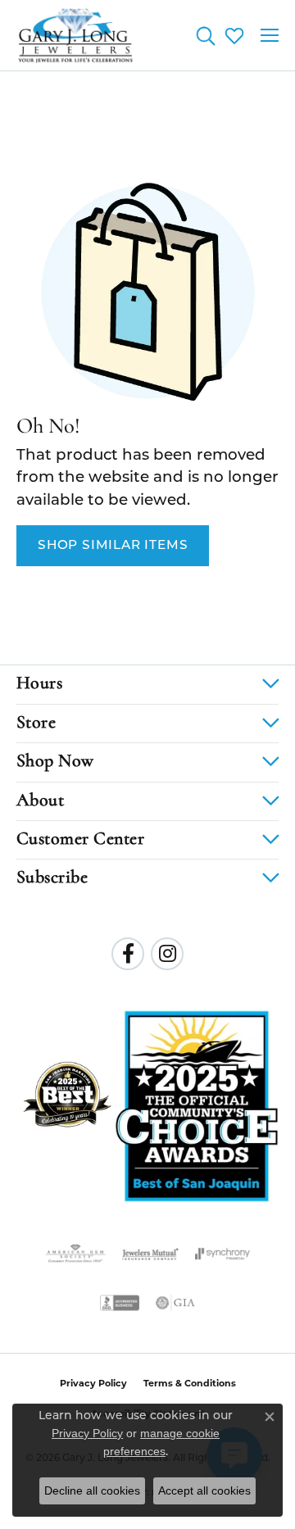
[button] (205, 35)
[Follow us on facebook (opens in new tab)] (127, 953)
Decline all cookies (92, 1490)
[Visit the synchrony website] (222, 1253)
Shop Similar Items (113, 545)
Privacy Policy (93, 1384)
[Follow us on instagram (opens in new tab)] (167, 953)
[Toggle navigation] (269, 35)
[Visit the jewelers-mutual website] (150, 1253)
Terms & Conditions (189, 1384)
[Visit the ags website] (75, 1253)
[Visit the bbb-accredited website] (119, 1303)
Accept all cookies (204, 1490)
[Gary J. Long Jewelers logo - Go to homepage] (75, 35)
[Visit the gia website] (175, 1303)
